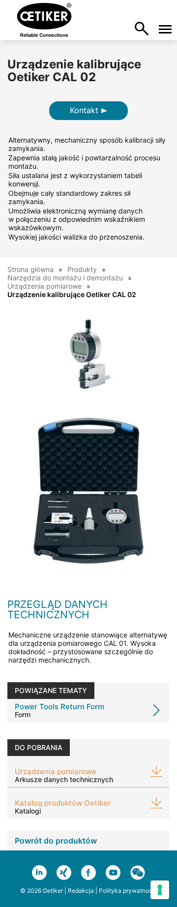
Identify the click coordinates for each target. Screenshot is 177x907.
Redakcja (81, 890)
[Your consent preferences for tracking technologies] (159, 889)
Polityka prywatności (128, 890)
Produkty (82, 269)
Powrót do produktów (56, 841)
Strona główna (30, 269)
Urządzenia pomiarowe (44, 286)
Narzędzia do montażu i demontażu (65, 277)
